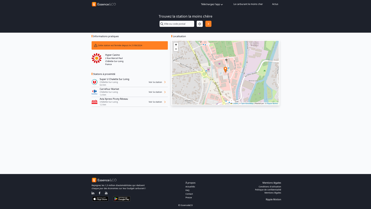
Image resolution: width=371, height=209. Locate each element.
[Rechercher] (208, 24)
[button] (225, 70)
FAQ (187, 190)
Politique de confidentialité (268, 189)
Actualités (190, 186)
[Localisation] (200, 24)
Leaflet (235, 103)
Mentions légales (272, 192)
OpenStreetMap (247, 103)
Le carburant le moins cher (248, 4)
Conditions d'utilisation (270, 186)
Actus (275, 4)
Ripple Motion (272, 103)
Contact (189, 193)
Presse (189, 197)
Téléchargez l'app (210, 4)
